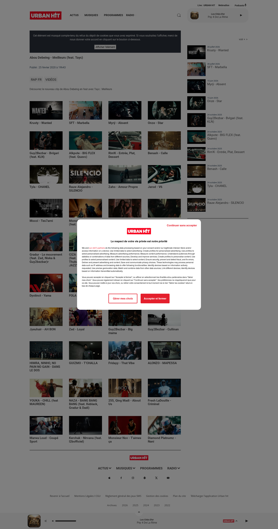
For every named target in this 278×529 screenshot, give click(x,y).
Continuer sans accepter (182, 225)
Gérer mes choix (123, 298)
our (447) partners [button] (97, 247)
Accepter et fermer (155, 298)
